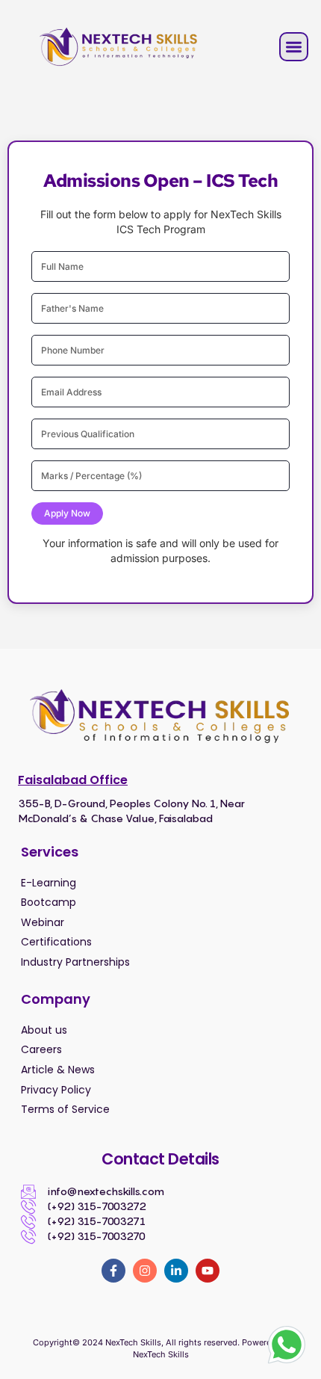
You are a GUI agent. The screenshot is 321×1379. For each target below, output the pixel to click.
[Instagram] (145, 1271)
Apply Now (67, 513)
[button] (293, 46)
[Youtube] (207, 1271)
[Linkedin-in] (176, 1271)
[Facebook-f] (113, 1271)
